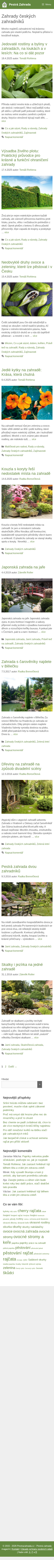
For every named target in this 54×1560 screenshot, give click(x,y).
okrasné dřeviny (10, 1223)
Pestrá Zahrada (20, 4)
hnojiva (26, 1215)
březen (8, 343)
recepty (19, 1260)
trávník (25, 1264)
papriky (24, 1243)
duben (33, 343)
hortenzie (41, 1215)
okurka (7, 1226)
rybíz (25, 1260)
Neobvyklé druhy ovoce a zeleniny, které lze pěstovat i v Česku (27, 266)
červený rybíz (30, 1268)
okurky (17, 1226)
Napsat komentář (14, 137)
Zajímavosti (30, 132)
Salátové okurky (37, 1259)
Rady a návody (29, 128)
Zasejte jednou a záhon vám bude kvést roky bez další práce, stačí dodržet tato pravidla (26, 1184)
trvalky (18, 1264)
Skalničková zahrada (32, 1045)
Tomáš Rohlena (11, 1164)
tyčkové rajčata (35, 1264)
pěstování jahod (37, 1248)
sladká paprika (9, 1264)
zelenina (9, 1268)
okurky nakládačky (32, 1227)
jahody (13, 1219)
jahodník (6, 1219)
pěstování (22, 1248)
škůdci (8, 1273)
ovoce (7, 1231)
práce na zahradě (37, 1243)
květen (41, 343)
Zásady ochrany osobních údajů (36, 1549)
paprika (15, 1243)
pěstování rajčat (18, 1253)
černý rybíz (20, 1268)
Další (12, 1066)
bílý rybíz (13, 1211)
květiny (19, 1219)
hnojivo (33, 1215)
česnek (39, 1268)
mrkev (26, 1219)
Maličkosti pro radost (16, 446)
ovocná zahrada (25, 1231)
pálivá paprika (9, 1248)
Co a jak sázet (12, 128)
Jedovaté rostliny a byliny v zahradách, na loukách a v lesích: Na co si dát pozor (24, 48)
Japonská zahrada (15, 639)
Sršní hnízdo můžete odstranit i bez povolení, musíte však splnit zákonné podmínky (24, 1107)
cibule (44, 1211)
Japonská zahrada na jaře (23, 567)
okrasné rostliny (40, 1222)
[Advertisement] (27, 1413)
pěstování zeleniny (41, 1254)
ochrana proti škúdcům (39, 1219)
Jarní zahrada (33, 639)
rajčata (9, 1258)
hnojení (6, 1215)
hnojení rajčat (16, 1215)
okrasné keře (23, 1223)
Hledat (5, 1079)
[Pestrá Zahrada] (5, 4)
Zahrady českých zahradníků (17, 451)
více (4, 121)
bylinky (6, 1211)
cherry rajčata (29, 1210)
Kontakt (15, 1549)
